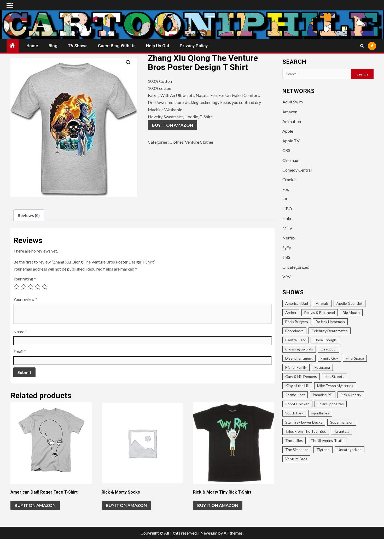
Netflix (288, 237)
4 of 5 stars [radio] (37, 287)
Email (19, 351)
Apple (287, 130)
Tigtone (323, 449)
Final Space (355, 358)
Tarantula (341, 431)
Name (20, 331)
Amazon (289, 111)
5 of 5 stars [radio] (45, 287)
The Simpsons (297, 449)
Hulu (286, 218)
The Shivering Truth (327, 440)
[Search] (362, 46)
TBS (286, 257)
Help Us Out (157, 45)
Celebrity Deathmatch (329, 331)
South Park (294, 413)
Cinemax (290, 160)
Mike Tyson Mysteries (335, 385)
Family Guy (329, 358)
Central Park (295, 340)
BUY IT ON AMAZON (172, 124)
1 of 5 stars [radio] (16, 287)
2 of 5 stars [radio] (23, 287)
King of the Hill (297, 385)
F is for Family (296, 367)
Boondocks (294, 331)
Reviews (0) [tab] (29, 215)
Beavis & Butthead (319, 312)
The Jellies (294, 440)
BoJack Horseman (330, 321)
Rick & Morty (350, 394)
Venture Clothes (199, 141)
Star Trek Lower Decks (303, 422)
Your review (25, 299)
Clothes (176, 141)
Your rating (24, 278)
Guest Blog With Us (117, 45)
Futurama (322, 367)
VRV (286, 276)
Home (32, 45)
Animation (291, 121)
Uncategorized (295, 267)
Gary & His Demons (301, 376)
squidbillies (320, 413)
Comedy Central (297, 169)
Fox (285, 189)
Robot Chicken (297, 404)
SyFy (286, 247)
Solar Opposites (330, 404)
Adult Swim (292, 101)
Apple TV (291, 140)
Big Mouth (351, 312)
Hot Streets (334, 376)
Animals (322, 303)
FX (284, 198)
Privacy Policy (194, 45)
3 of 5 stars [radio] (30, 287)
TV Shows (78, 45)
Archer (290, 312)
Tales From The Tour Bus (305, 431)
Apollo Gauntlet (349, 303)
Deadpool (328, 349)
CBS (286, 150)
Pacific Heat (295, 394)
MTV (287, 228)
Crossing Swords (299, 349)
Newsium (208, 532)
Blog (53, 45)
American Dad (296, 303)
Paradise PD (323, 394)
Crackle (289, 179)
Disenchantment (299, 358)
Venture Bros (296, 458)
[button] (128, 62)
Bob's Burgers (296, 321)
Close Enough (324, 340)
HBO (287, 208)
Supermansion (341, 422)
